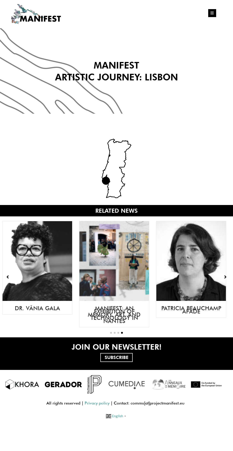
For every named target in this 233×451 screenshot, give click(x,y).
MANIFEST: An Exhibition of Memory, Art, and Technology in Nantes (97, 314)
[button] (111, 333)
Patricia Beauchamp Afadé (174, 310)
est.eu (179, 403)
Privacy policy (97, 403)
